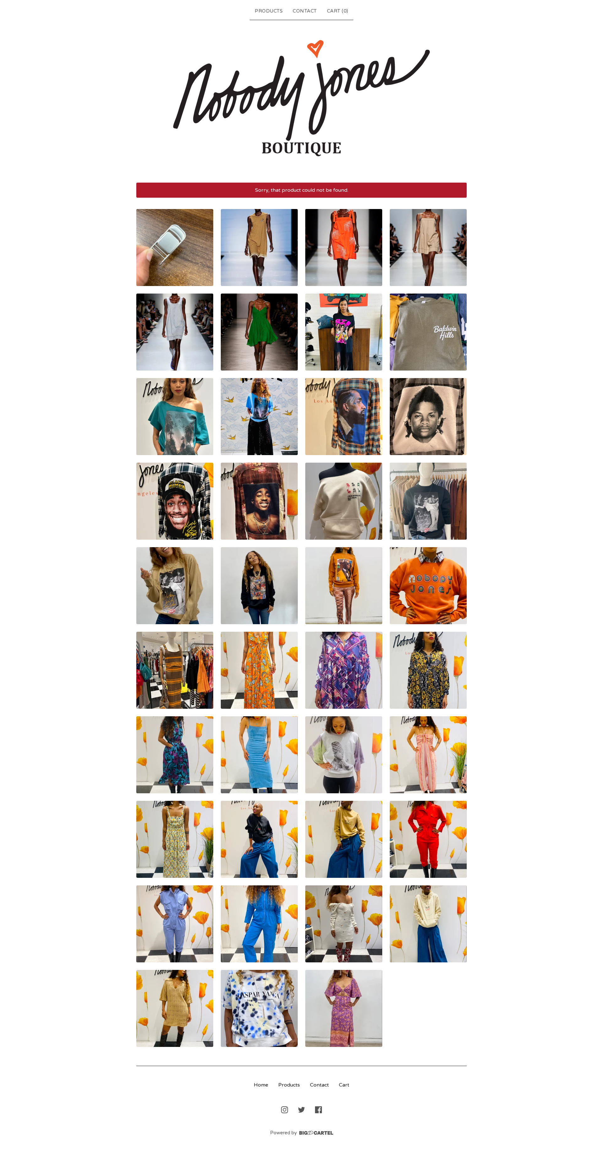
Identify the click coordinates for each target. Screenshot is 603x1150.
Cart (344, 1085)
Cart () (337, 11)
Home (261, 1085)
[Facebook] (318, 1110)
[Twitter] (301, 1110)
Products (269, 11)
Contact (305, 11)
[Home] (301, 100)
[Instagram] (284, 1110)
